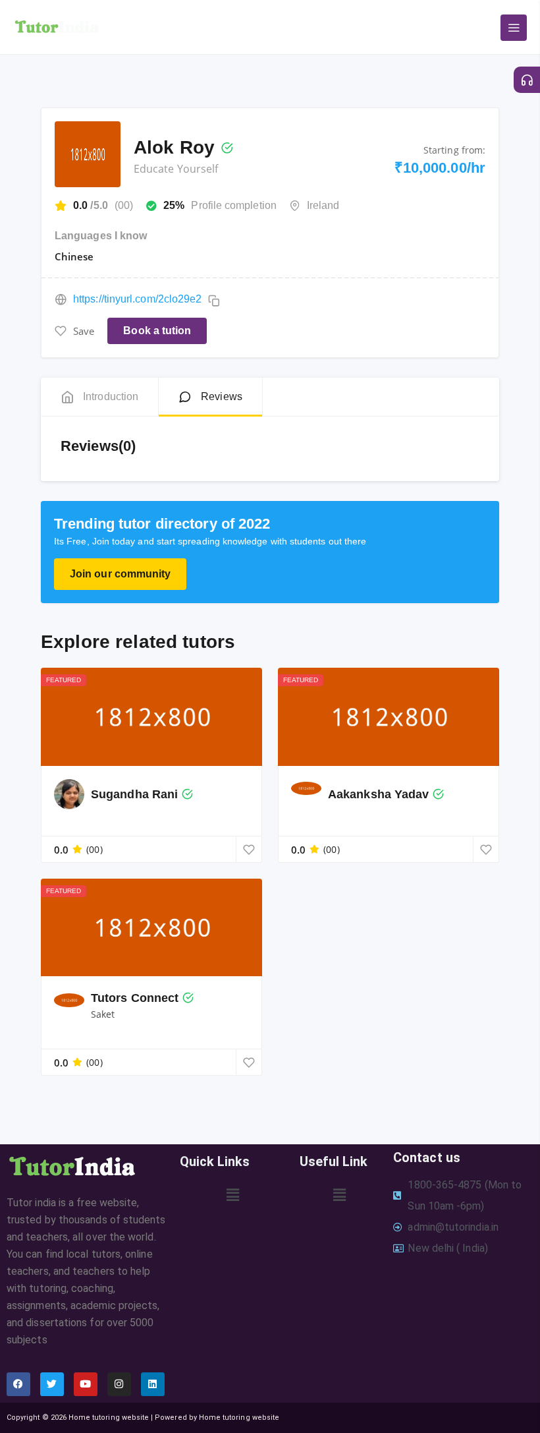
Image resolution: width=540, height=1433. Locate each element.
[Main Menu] (513, 28)
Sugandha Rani (134, 794)
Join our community (120, 573)
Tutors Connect (134, 998)
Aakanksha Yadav (378, 794)
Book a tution (157, 330)
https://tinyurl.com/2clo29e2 (137, 299)
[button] (232, 1195)
